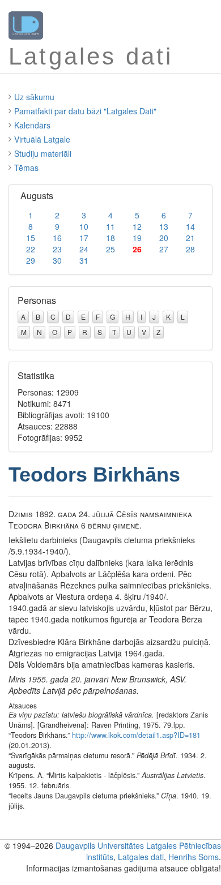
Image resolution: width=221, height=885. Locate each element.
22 (30, 249)
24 (83, 249)
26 (137, 249)
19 (137, 237)
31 (83, 260)
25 (110, 249)
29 (30, 260)
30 (57, 260)
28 (190, 249)
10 (83, 226)
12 (137, 226)
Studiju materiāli (42, 153)
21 (190, 237)
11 (110, 226)
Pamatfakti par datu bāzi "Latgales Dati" (85, 111)
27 (163, 249)
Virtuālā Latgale (42, 139)
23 (57, 249)
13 (163, 226)
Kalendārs (32, 125)
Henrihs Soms (193, 856)
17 (83, 237)
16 (57, 237)
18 (110, 237)
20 (163, 237)
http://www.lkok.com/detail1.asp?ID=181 (136, 735)
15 (30, 237)
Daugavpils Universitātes (100, 845)
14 (190, 226)
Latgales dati (141, 856)
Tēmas (26, 167)
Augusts (36, 195)
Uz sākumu (34, 96)
